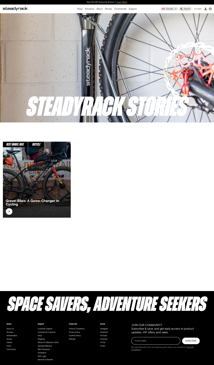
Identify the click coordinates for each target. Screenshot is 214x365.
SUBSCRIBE (191, 341)
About (9, 324)
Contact (197, 9)
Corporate (73, 324)
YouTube (103, 335)
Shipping (41, 338)
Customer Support (45, 328)
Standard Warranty (45, 345)
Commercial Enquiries (46, 332)
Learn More (122, 2)
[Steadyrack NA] (15, 9)
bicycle (36, 144)
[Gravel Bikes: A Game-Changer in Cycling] (9, 211)
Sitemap (72, 338)
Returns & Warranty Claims (48, 342)
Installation (42, 352)
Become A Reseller (45, 359)
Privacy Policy (74, 332)
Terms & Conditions (77, 328)
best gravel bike (15, 144)
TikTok (102, 342)
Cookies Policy (75, 335)
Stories (9, 338)
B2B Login (42, 356)
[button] (185, 9)
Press (9, 345)
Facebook (104, 332)
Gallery (9, 342)
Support (41, 324)
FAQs (40, 335)
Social (102, 324)
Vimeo (102, 345)
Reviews (10, 332)
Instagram (104, 328)
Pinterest (103, 338)
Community (11, 349)
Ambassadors (12, 335)
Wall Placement (44, 349)
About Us (10, 328)
